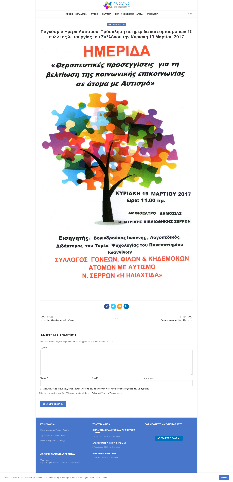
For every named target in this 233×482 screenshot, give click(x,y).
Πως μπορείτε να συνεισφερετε (163, 424)
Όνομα (44, 378)
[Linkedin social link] (126, 306)
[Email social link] (119, 306)
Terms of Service (108, 393)
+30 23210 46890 (58, 435)
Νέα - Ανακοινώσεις (116, 24)
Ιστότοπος (148, 378)
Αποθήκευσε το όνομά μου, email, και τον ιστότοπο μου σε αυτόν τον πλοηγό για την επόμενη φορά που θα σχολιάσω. (96, 388)
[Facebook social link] (188, 14)
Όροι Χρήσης (46, 460)
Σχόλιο (44, 347)
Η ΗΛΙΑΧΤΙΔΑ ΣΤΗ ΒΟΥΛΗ (104, 453)
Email (95, 378)
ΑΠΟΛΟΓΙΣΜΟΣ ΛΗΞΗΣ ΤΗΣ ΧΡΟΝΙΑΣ (109, 443)
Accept (224, 477)
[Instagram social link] (191, 14)
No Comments (114, 436)
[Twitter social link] (113, 306)
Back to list (116, 319)
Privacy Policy (91, 393)
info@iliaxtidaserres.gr (55, 440)
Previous (37, 161)
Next (196, 161)
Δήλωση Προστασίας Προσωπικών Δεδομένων (60, 462)
